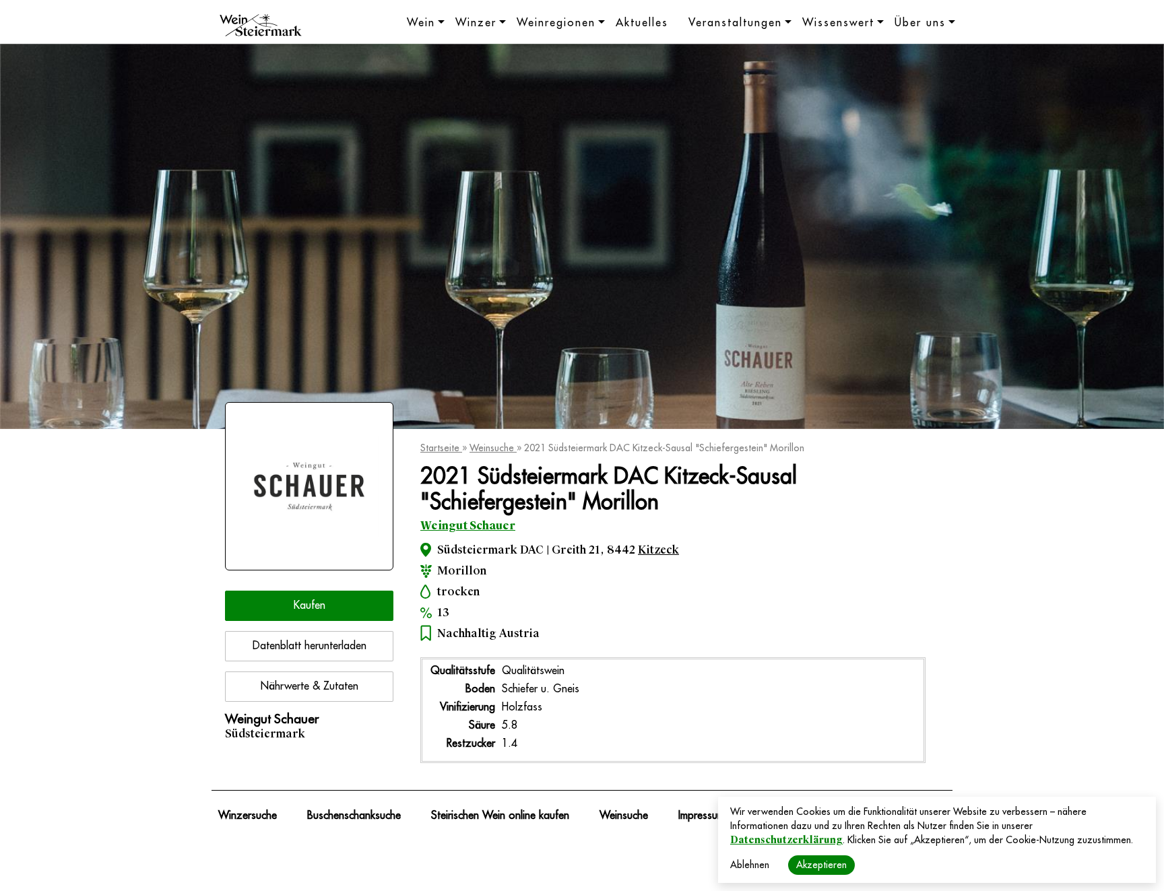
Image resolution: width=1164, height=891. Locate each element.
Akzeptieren (821, 864)
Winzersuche (247, 815)
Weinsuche (493, 448)
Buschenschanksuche (354, 815)
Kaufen (309, 605)
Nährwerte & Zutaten (309, 686)
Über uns (920, 23)
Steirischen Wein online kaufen (500, 815)
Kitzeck (658, 550)
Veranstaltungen (735, 23)
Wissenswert (838, 23)
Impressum (701, 815)
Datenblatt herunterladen (309, 645)
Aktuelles (642, 23)
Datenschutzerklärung (786, 840)
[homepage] (261, 27)
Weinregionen (556, 23)
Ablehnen (749, 864)
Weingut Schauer (467, 526)
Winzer (475, 23)
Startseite (441, 448)
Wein (421, 23)
